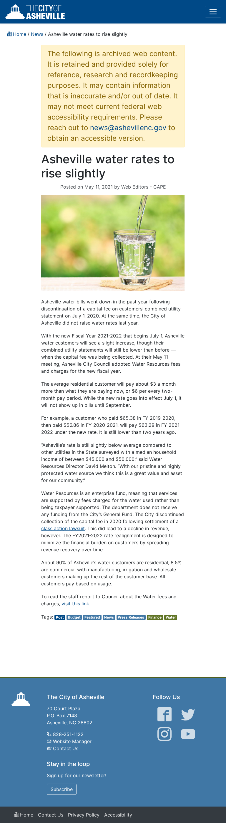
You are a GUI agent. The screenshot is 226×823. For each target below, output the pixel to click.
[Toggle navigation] (213, 12)
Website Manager (72, 741)
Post (60, 617)
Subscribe (62, 789)
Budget (74, 617)
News (109, 617)
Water (171, 617)
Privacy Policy (83, 815)
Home (26, 815)
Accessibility (118, 815)
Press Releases (131, 617)
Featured (92, 617)
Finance (155, 617)
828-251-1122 (68, 734)
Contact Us (65, 748)
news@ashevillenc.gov (128, 127)
